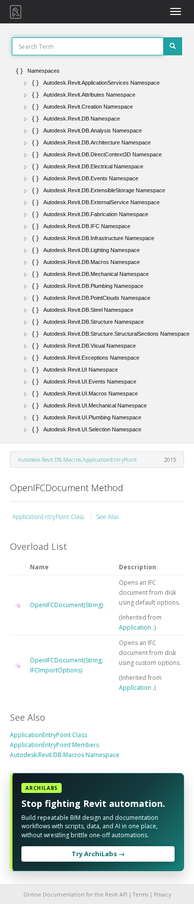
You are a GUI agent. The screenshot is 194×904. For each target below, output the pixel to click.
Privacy (162, 894)
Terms (140, 894)
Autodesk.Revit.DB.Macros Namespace (64, 755)
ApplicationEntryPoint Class (49, 517)
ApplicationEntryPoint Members (54, 745)
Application (136, 627)
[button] (26, 83)
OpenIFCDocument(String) (66, 605)
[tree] (97, 250)
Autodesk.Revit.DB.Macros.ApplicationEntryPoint (77, 459)
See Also (107, 517)
